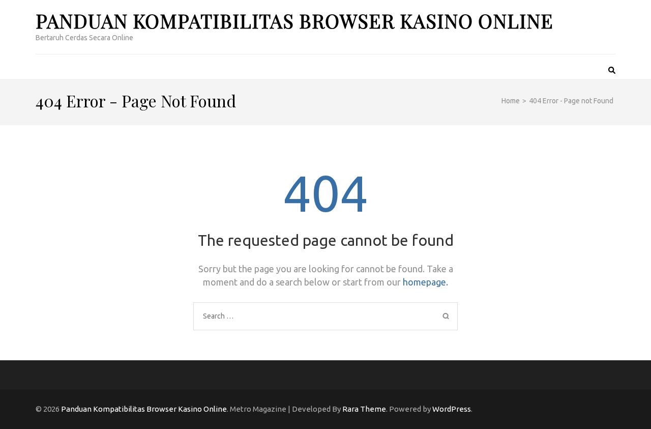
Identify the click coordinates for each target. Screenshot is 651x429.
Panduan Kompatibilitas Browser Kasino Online (294, 21)
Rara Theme (364, 409)
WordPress (451, 409)
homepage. (425, 282)
